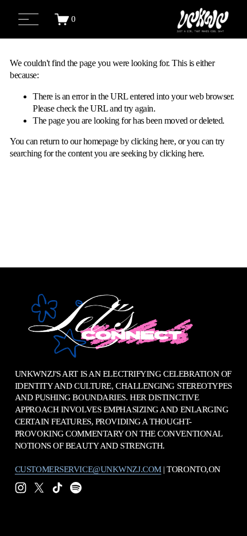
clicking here (152, 141)
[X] (39, 487)
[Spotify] (76, 487)
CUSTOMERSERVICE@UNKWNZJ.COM (88, 469)
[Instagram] (20, 487)
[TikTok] (57, 487)
